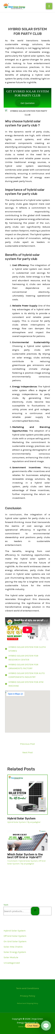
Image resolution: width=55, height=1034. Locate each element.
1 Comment (12, 861)
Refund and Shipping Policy (27, 1003)
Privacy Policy (27, 995)
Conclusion (13, 508)
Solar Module (11, 957)
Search (6, 905)
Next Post (27, 752)
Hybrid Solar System (15, 930)
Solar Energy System (15, 952)
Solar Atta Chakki (13, 946)
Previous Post (27, 743)
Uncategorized (12, 962)
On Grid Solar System (15, 941)
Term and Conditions (27, 988)
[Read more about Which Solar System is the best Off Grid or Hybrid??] (27, 840)
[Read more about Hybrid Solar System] (27, 795)
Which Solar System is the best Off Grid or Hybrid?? (25, 856)
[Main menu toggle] (49, 6)
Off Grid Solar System (15, 935)
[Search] (35, 911)
